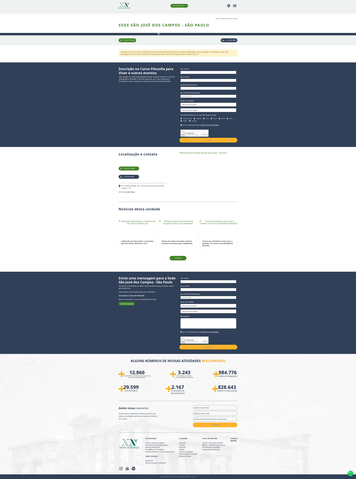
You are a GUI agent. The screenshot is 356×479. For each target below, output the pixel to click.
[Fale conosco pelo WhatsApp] (350, 473)
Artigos (182, 445)
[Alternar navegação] (235, 5)
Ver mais (178, 258)
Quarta (215, 118)
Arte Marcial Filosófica (211, 447)
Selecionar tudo (187, 118)
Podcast (182, 447)
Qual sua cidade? (188, 101)
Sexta (231, 118)
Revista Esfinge (185, 456)
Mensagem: (186, 316)
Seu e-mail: (186, 77)
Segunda (198, 118)
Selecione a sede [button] (178, 6)
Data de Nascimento (189, 85)
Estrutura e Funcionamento (156, 445)
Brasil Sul (149, 461)
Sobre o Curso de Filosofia (212, 443)
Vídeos (181, 449)
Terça (207, 118)
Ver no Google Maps (127, 192)
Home (217, 18)
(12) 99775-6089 (129, 40)
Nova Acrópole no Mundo (155, 463)
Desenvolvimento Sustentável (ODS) (159, 452)
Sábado (185, 121)
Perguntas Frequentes (211, 449)
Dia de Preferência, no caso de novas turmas (199, 115)
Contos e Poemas (186, 452)
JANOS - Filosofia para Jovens (213, 445)
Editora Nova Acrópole (188, 454)
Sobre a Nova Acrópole (154, 443)
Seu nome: (185, 69)
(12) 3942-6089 (231, 40)
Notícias (182, 443)
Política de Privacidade (210, 125)
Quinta (223, 118)
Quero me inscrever (127, 304)
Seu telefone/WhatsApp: (191, 93)
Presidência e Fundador (154, 449)
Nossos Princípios (152, 447)
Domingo (194, 121)
